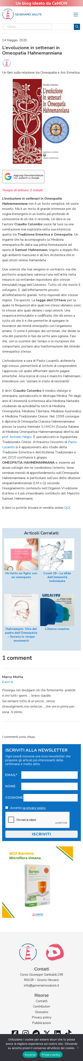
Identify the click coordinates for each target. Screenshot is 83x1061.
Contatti (41, 1001)
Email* (11, 775)
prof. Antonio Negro (17, 437)
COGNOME (14, 797)
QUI (67, 507)
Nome (10, 786)
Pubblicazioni (41, 1023)
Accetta (30, 1054)
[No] (78, 1047)
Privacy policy (42, 1017)
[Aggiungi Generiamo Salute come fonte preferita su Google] (23, 176)
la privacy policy (34, 808)
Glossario (41, 1012)
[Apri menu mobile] (76, 14)
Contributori (41, 1006)
